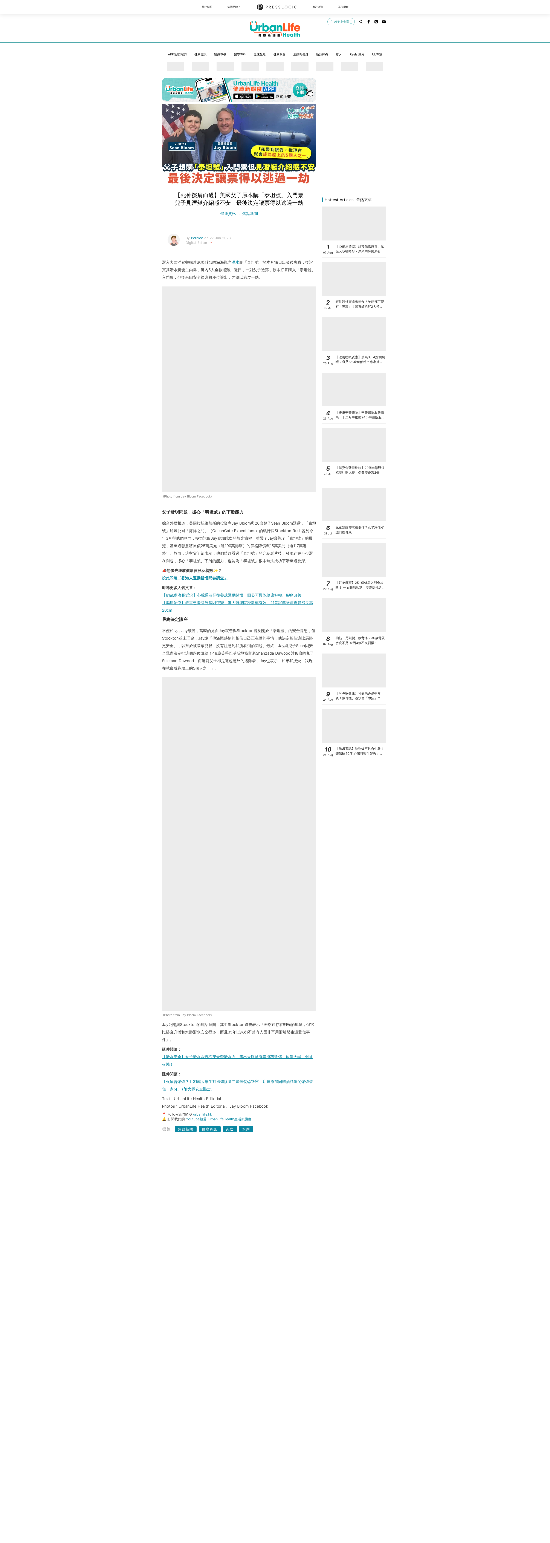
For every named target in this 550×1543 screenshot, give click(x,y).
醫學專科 (240, 54)
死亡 (230, 1129)
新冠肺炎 (322, 54)
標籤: (167, 1129)
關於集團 (207, 6)
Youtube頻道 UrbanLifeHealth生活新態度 (218, 1119)
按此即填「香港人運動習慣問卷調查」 (195, 578)
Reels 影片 (357, 54)
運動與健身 (300, 54)
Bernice (197, 238)
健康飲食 (279, 54)
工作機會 (343, 6)
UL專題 (377, 54)
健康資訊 (200, 54)
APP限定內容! (177, 54)
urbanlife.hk (202, 1114)
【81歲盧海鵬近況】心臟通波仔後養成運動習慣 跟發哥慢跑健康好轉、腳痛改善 (231, 595)
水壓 (246, 1129)
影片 (339, 54)
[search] (361, 22)
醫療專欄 (220, 54)
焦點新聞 (249, 213)
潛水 (235, 262)
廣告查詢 (317, 6)
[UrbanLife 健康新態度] (275, 29)
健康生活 (260, 54)
